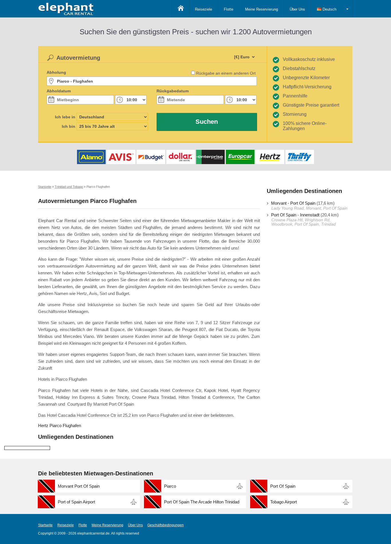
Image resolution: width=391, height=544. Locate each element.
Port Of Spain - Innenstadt (295, 214)
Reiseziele (203, 9)
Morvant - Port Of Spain (293, 203)
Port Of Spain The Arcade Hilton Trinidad (201, 501)
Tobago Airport (283, 501)
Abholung (56, 72)
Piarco (170, 486)
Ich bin (68, 126)
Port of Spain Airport (76, 501)
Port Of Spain (282, 486)
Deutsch (328, 9)
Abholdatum (59, 91)
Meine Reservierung (261, 9)
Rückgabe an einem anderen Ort (226, 73)
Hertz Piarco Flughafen (59, 425)
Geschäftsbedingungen (165, 525)
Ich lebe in (65, 117)
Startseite (45, 525)
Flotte (228, 9)
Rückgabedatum (173, 91)
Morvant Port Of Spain (79, 486)
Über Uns (297, 9)
